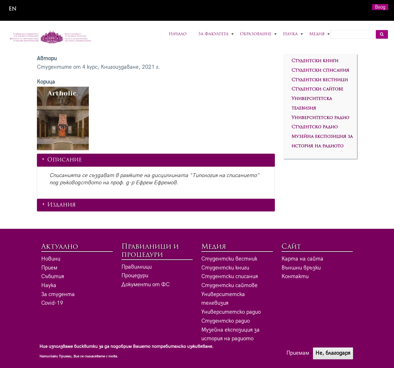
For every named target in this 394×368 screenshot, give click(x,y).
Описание (64, 160)
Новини (50, 259)
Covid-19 (52, 303)
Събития (52, 276)
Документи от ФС (145, 284)
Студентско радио (315, 127)
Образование (258, 37)
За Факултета (216, 37)
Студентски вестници (320, 80)
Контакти (295, 276)
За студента (58, 294)
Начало (178, 34)
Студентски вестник (229, 259)
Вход (380, 7)
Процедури (134, 275)
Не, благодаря (333, 353)
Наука (293, 37)
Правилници (136, 267)
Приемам (297, 353)
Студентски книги (315, 61)
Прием (49, 268)
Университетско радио (320, 118)
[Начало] (50, 37)
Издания (61, 205)
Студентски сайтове (317, 89)
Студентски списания (320, 70)
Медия (319, 37)
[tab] (156, 160)
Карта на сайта (302, 259)
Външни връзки (301, 268)
